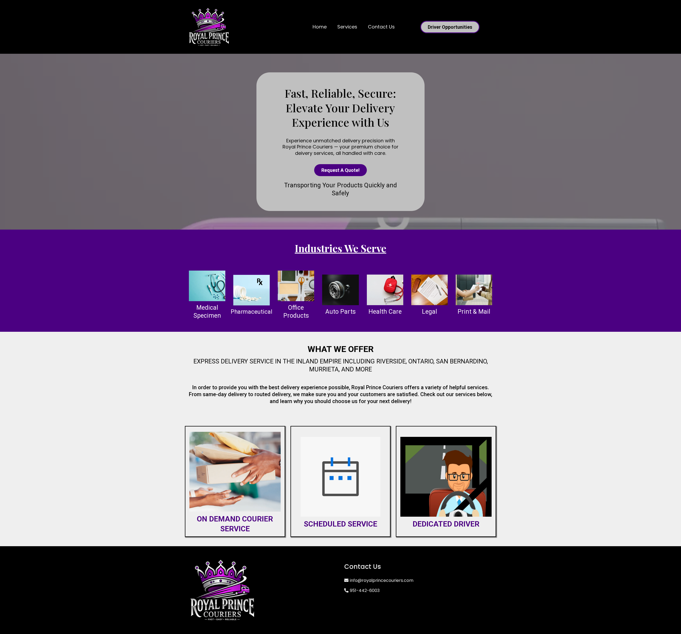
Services (347, 26)
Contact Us (381, 26)
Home (320, 26)
